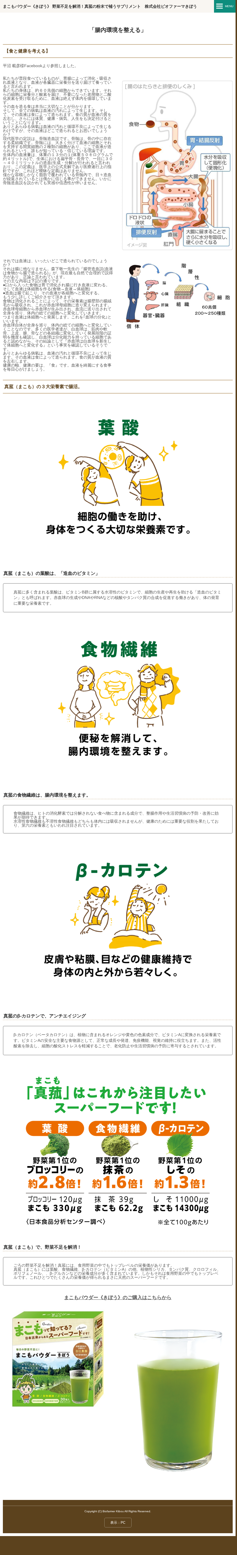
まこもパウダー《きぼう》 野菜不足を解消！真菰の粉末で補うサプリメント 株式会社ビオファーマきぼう (100, 6)
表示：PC (118, 1523)
